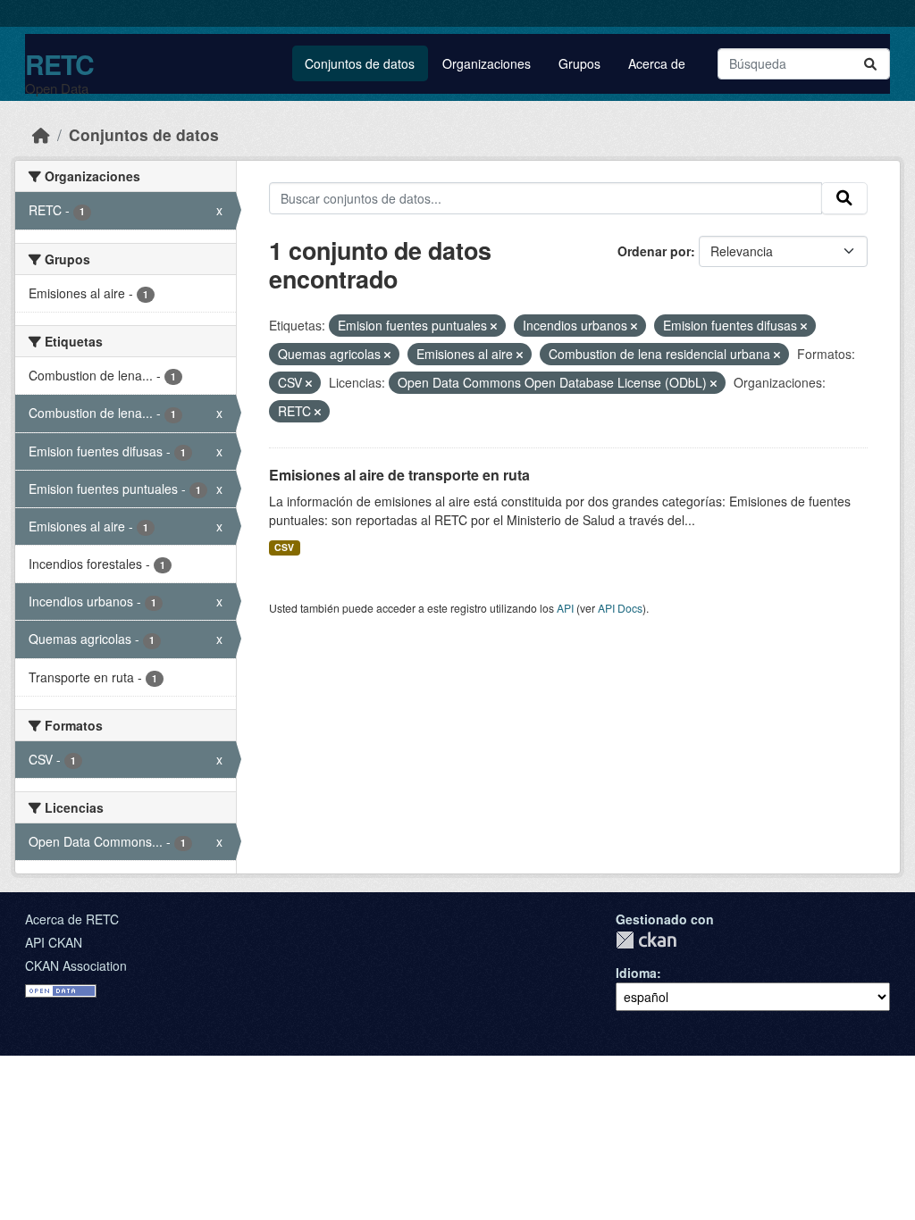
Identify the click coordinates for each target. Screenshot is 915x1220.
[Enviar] (870, 63)
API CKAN (53, 942)
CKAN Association (76, 965)
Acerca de (656, 63)
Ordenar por (654, 251)
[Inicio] (41, 134)
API (565, 607)
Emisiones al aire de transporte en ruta (399, 474)
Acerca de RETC (72, 919)
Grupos (579, 63)
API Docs (620, 607)
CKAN (646, 940)
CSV (284, 547)
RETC (59, 64)
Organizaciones (486, 63)
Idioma (636, 973)
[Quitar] (494, 326)
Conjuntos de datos (360, 63)
